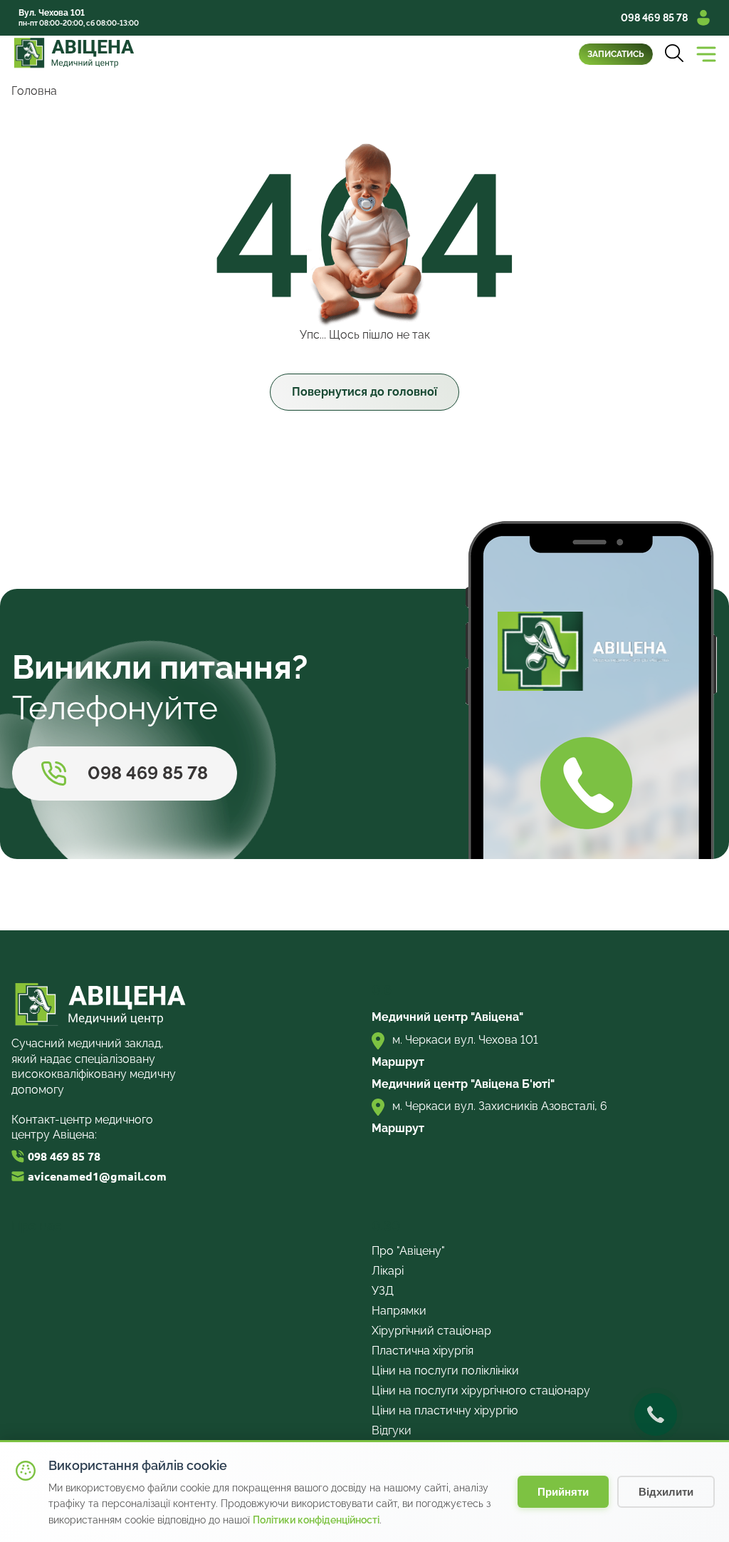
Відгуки (391, 1430)
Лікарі (388, 1271)
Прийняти (563, 1492)
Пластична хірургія (422, 1350)
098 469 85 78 (654, 18)
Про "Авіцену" (408, 1251)
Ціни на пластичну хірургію (445, 1410)
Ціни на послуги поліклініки (445, 1370)
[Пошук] (674, 54)
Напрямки (399, 1310)
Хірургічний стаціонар (431, 1330)
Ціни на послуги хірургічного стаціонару (481, 1390)
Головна (34, 91)
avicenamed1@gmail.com (97, 1176)
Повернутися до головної (364, 392)
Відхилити (666, 1492)
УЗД (383, 1290)
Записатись (615, 54)
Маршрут (398, 1062)
